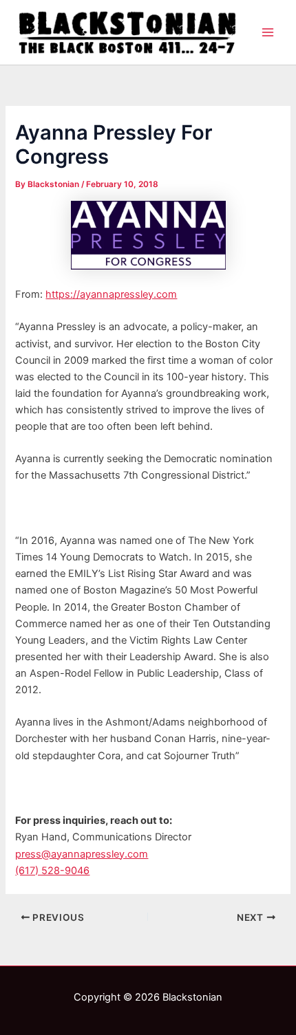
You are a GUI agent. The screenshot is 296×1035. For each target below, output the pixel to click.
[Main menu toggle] (267, 32)
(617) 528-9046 (52, 870)
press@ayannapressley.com (81, 854)
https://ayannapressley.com (111, 294)
